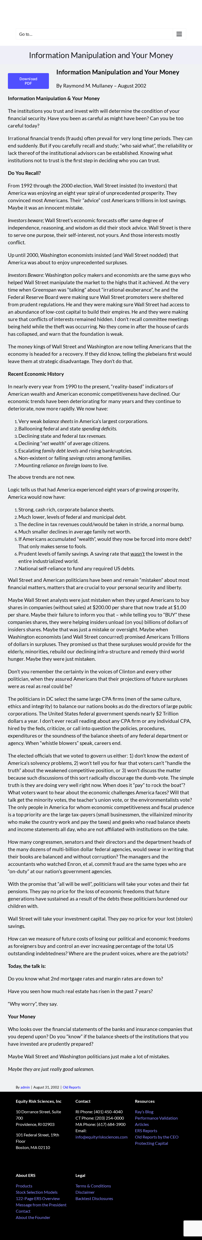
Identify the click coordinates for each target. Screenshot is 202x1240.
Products (24, 1185)
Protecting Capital (151, 1143)
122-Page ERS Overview (38, 1198)
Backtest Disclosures (94, 1198)
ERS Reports (146, 1130)
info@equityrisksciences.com (101, 1136)
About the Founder (33, 1217)
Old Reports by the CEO (157, 1136)
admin (25, 1087)
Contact (23, 1210)
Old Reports (72, 1087)
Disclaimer (85, 1192)
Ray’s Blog (144, 1111)
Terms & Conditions (93, 1185)
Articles (142, 1124)
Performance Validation (156, 1117)
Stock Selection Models (37, 1192)
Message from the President (41, 1204)
